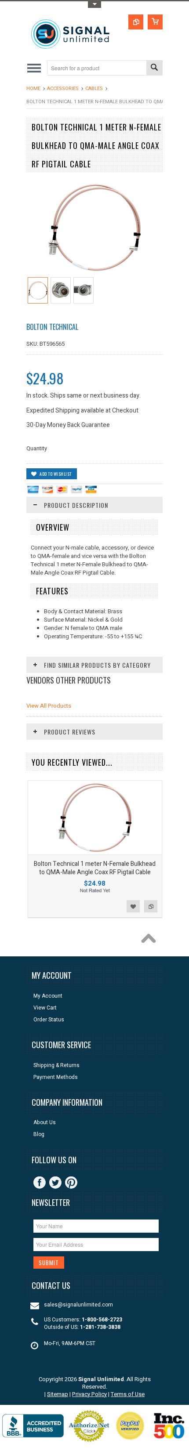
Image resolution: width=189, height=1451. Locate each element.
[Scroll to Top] (150, 941)
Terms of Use (128, 1394)
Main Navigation (34, 68)
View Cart (45, 1008)
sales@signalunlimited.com (78, 1305)
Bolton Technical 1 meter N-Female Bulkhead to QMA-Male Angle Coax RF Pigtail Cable (95, 867)
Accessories (63, 88)
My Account (47, 996)
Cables (94, 88)
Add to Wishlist (133, 906)
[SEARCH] (154, 68)
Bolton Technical (52, 327)
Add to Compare (150, 906)
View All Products (48, 706)
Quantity (36, 448)
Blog (38, 1134)
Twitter (55, 1182)
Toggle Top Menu (94, 4)
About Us (44, 1122)
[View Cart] (155, 21)
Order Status (48, 1020)
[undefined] (94, 272)
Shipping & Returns (56, 1065)
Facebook (39, 1182)
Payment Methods (55, 1077)
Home (33, 88)
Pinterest (71, 1182)
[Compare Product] (135, 21)
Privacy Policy (89, 1394)
